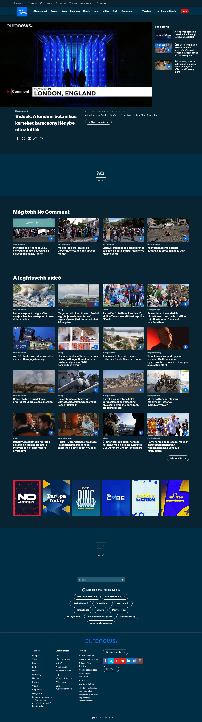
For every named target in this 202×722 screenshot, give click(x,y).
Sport (105, 310)
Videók (35, 686)
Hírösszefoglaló (63, 659)
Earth (115, 11)
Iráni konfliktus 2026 (115, 597)
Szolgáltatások (62, 651)
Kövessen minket (63, 671)
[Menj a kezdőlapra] (22, 11)
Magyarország (154, 352)
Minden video (176, 458)
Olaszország (123, 603)
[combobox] (112, 3)
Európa (54, 11)
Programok (37, 689)
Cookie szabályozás (88, 670)
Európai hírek (19, 310)
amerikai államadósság (101, 623)
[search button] (98, 3)
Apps (58, 674)
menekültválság (127, 616)
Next (96, 11)
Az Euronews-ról (86, 655)
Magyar (19, 3)
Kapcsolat (83, 680)
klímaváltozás (82, 610)
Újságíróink (37, 693)
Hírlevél (109, 669)
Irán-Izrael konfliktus (87, 597)
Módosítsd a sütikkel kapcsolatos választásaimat (88, 698)
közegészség (73, 616)
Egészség (126, 11)
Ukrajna (100, 610)
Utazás (86, 11)
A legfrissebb (40, 11)
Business (75, 11)
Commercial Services (88, 659)
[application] (76, 64)
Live (185, 11)
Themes (36, 651)
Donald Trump (102, 603)
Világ (64, 11)
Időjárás (59, 663)
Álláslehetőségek (86, 684)
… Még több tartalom (98, 122)
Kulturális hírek (65, 438)
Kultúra (105, 11)
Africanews (61, 682)
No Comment (19, 244)
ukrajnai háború (80, 603)
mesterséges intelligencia (100, 616)
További (82, 651)
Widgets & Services (64, 678)
